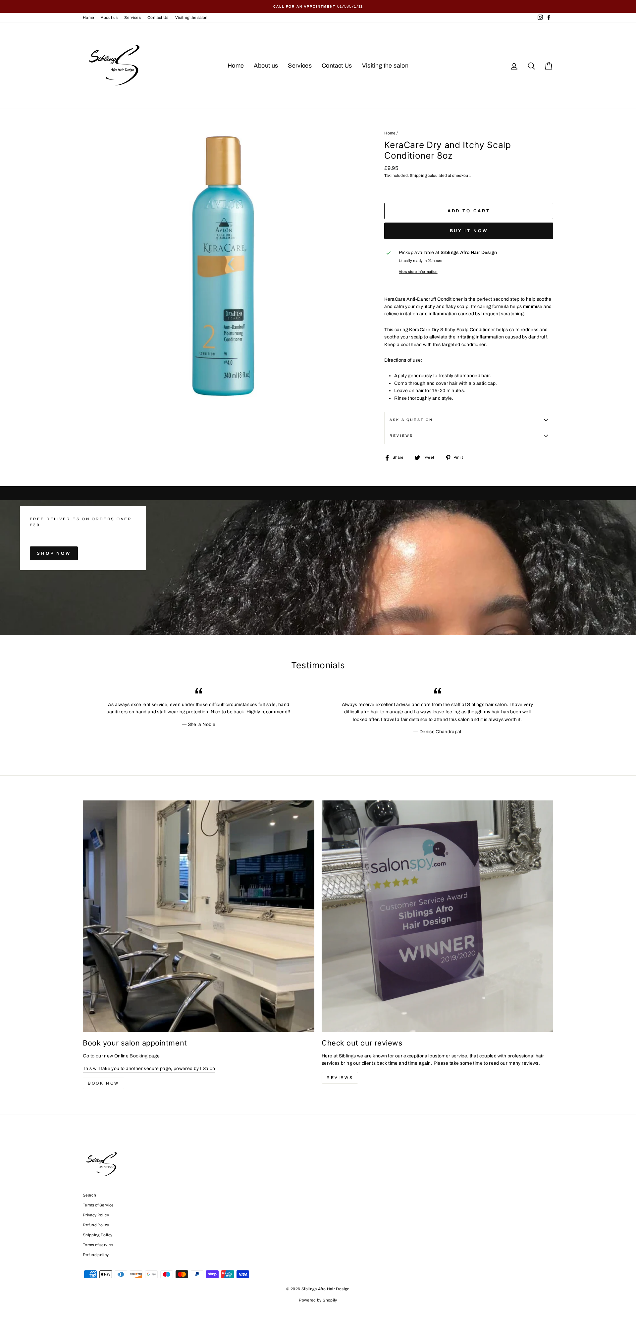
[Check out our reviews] (437, 916)
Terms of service (98, 1245)
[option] (318, 6)
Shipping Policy (97, 1235)
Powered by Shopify (318, 1300)
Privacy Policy (96, 1215)
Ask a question (411, 420)
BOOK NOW (103, 1083)
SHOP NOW (54, 553)
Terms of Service (98, 1205)
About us (109, 18)
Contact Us (158, 18)
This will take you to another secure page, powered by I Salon (149, 1068)
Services (132, 18)
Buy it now (469, 231)
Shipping (418, 176)
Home (88, 18)
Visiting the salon (191, 18)
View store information (418, 272)
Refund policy (96, 1255)
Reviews (340, 1077)
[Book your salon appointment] (198, 916)
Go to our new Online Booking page (121, 1055)
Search (89, 1195)
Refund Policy (96, 1225)
